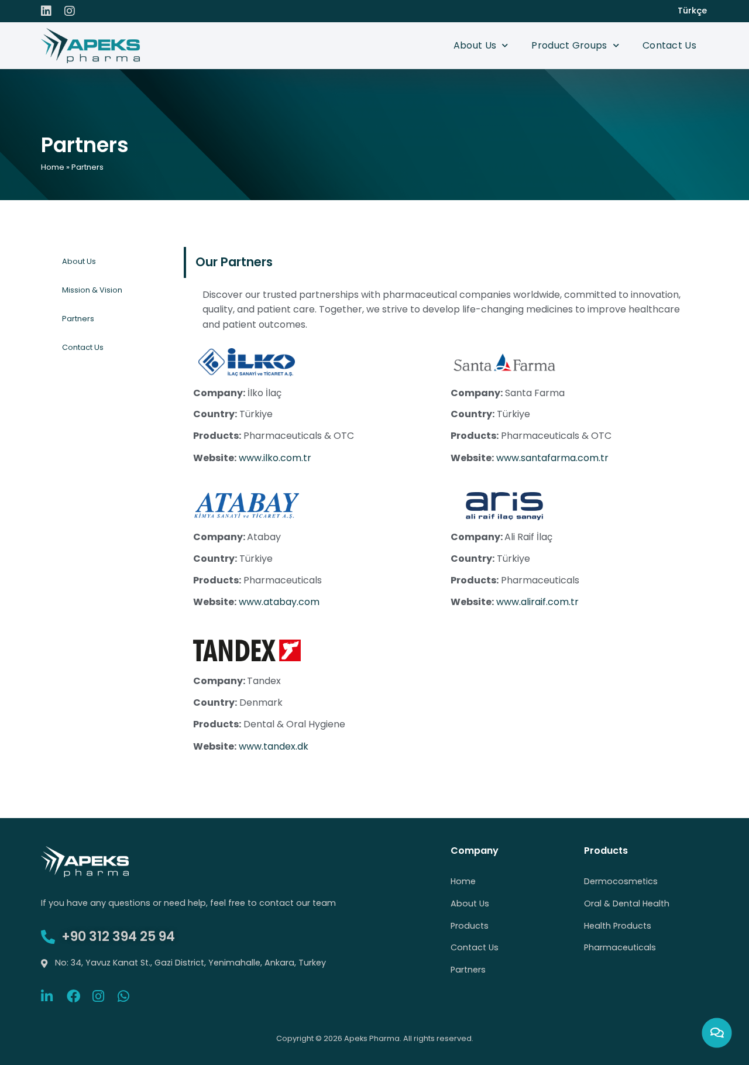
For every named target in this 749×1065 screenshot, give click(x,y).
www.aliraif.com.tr (537, 602)
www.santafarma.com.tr (552, 458)
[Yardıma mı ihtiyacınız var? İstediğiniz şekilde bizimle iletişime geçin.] (716, 1032)
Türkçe (692, 10)
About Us (79, 261)
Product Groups (569, 45)
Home (52, 167)
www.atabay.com (279, 602)
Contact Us (669, 45)
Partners (78, 319)
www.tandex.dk (273, 746)
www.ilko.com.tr (275, 458)
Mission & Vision (92, 290)
